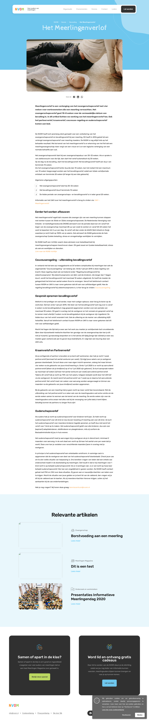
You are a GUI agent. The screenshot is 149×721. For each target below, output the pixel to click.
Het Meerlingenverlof (87, 22)
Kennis (94, 9)
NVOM (56, 22)
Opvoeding (73, 22)
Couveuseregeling (102, 288)
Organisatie (67, 9)
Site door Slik (57, 713)
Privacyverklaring (43, 713)
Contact (104, 9)
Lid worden (128, 9)
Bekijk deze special (40, 677)
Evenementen (81, 9)
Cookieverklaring (28, 713)
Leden (114, 9)
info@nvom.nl (14, 713)
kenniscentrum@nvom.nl (80, 487)
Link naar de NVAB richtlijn (46, 251)
